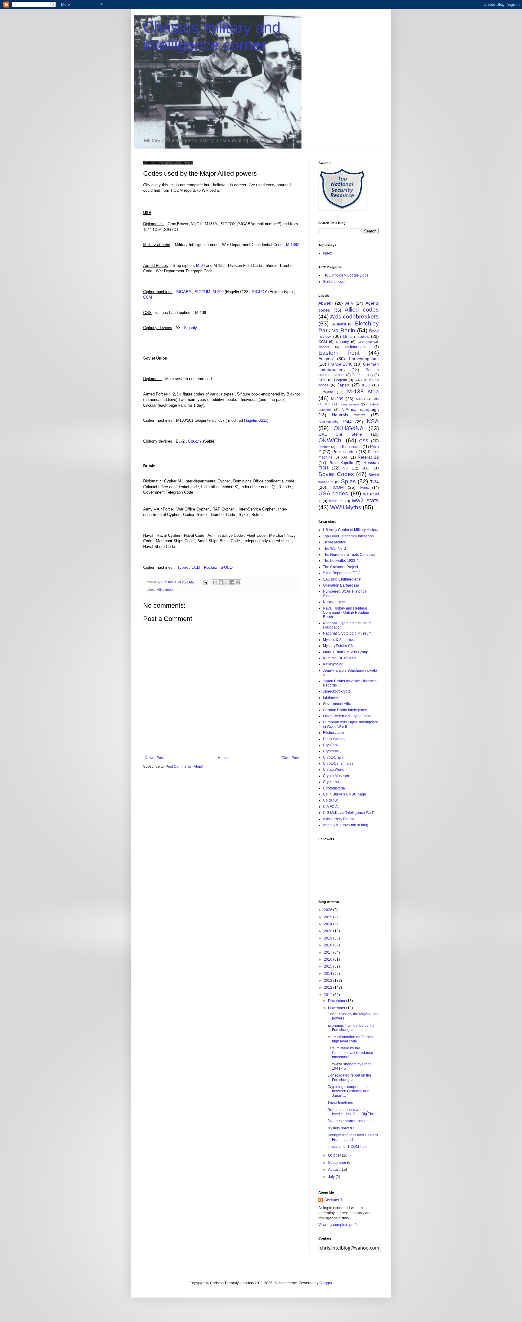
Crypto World (333, 769)
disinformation (357, 347)
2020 (328, 931)
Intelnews (331, 698)
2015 (328, 966)
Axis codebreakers (354, 316)
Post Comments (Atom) (184, 766)
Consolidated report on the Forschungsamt (349, 1077)
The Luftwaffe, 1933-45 (342, 561)
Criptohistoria (334, 788)
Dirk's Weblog (334, 739)
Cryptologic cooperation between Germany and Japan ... (348, 1091)
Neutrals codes (348, 414)
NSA (373, 421)
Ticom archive (334, 542)
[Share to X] (227, 582)
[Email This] (215, 582)
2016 (328, 959)
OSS (363, 440)
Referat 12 (368, 457)
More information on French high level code (350, 1039)
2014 (328, 973)
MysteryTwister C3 (338, 646)
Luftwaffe (325, 392)
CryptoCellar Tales (338, 763)
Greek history (362, 375)
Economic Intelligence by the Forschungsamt (351, 1027)
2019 (328, 938)
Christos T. (333, 1200)
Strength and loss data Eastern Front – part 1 (352, 1137)
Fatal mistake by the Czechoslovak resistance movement (350, 1052)
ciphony (342, 342)
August (334, 1169)
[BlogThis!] (221, 582)
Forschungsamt (364, 358)
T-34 (374, 481)
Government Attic (337, 704)
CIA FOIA (330, 807)
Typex (364, 487)
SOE (365, 468)
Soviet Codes (336, 474)
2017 (328, 952)
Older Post (290, 758)
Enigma (325, 358)
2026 (328, 910)
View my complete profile (338, 1225)
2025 (328, 917)
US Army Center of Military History (350, 530)
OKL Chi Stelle (340, 434)
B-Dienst (339, 324)
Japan (343, 385)
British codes (356, 336)
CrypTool (330, 745)
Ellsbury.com (333, 733)
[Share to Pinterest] (238, 582)
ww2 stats (365, 500)
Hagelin (340, 380)
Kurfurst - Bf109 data (339, 658)
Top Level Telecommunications (348, 536)
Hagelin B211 (255, 420)
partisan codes (349, 447)
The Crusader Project (340, 567)
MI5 (376, 399)
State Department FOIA (342, 573)
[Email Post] (205, 582)
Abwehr (325, 303)
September (337, 1162)
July (332, 1177)
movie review (349, 404)
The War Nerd (334, 548)
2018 (328, 945)
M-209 (337, 398)
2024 (328, 924)
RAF (344, 457)
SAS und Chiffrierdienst (342, 579)
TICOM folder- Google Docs (345, 275)
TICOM (337, 487)
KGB (366, 385)
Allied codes (165, 589)
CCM (322, 342)
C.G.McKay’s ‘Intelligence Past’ (348, 813)
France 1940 (340, 364)
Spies (348, 481)
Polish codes (344, 451)
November (337, 1008)
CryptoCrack (333, 757)
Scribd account (335, 282)
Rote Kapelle (341, 463)
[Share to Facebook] (232, 582)
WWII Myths (345, 507)
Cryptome (331, 751)
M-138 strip (363, 391)
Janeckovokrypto (337, 691)
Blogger (325, 1283)
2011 (328, 995)
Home (223, 758)
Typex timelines (340, 1102)
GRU (322, 380)
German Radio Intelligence (345, 710)
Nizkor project (334, 602)
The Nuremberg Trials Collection (349, 554)
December (337, 1001)
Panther (324, 447)
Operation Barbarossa (341, 585)
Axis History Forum (338, 819)
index (358, 380)
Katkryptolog (333, 664)
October (335, 1155)
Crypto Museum (336, 776)
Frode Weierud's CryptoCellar (347, 716)
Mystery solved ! (340, 1128)
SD (345, 468)
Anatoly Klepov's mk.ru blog (345, 825)
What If (335, 501)
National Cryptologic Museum (347, 633)
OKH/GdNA (349, 428)
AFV (349, 303)
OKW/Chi (330, 440)
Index (327, 253)
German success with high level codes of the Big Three (352, 1112)
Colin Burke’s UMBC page (344, 794)
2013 (328, 980)
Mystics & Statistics (338, 640)
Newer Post (154, 758)
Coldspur (330, 800)
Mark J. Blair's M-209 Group (345, 652)
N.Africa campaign (360, 409)
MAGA (361, 399)
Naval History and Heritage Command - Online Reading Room (346, 612)
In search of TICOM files (346, 1146)
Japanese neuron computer (350, 1121)
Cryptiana (331, 782)
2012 (328, 987)
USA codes (333, 493)
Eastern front (338, 353)
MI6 (327, 404)
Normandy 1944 (335, 421)
